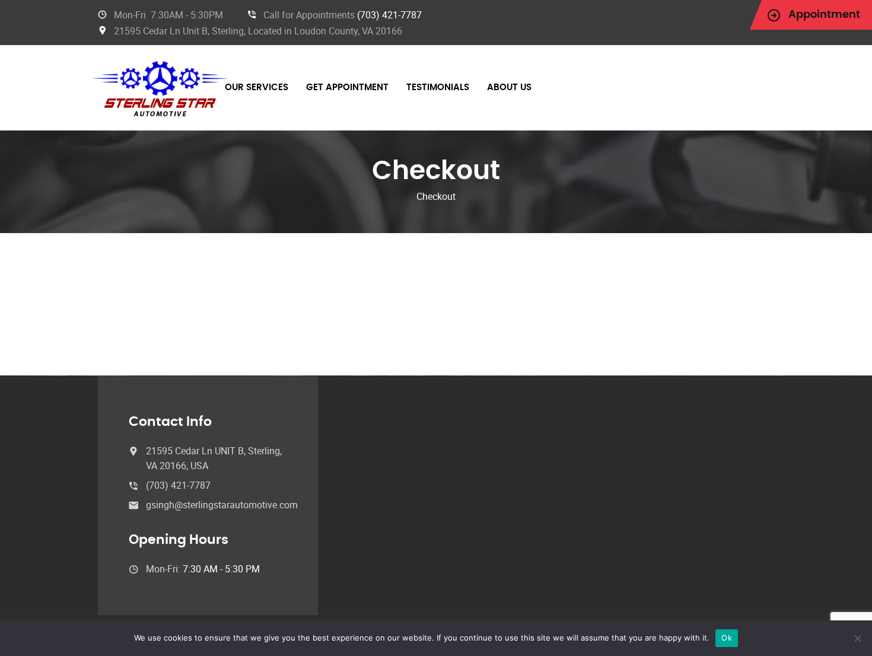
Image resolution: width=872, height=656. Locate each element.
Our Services (256, 87)
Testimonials (437, 87)
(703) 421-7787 (389, 14)
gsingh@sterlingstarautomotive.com (222, 504)
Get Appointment (347, 87)
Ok (726, 637)
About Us (509, 87)
